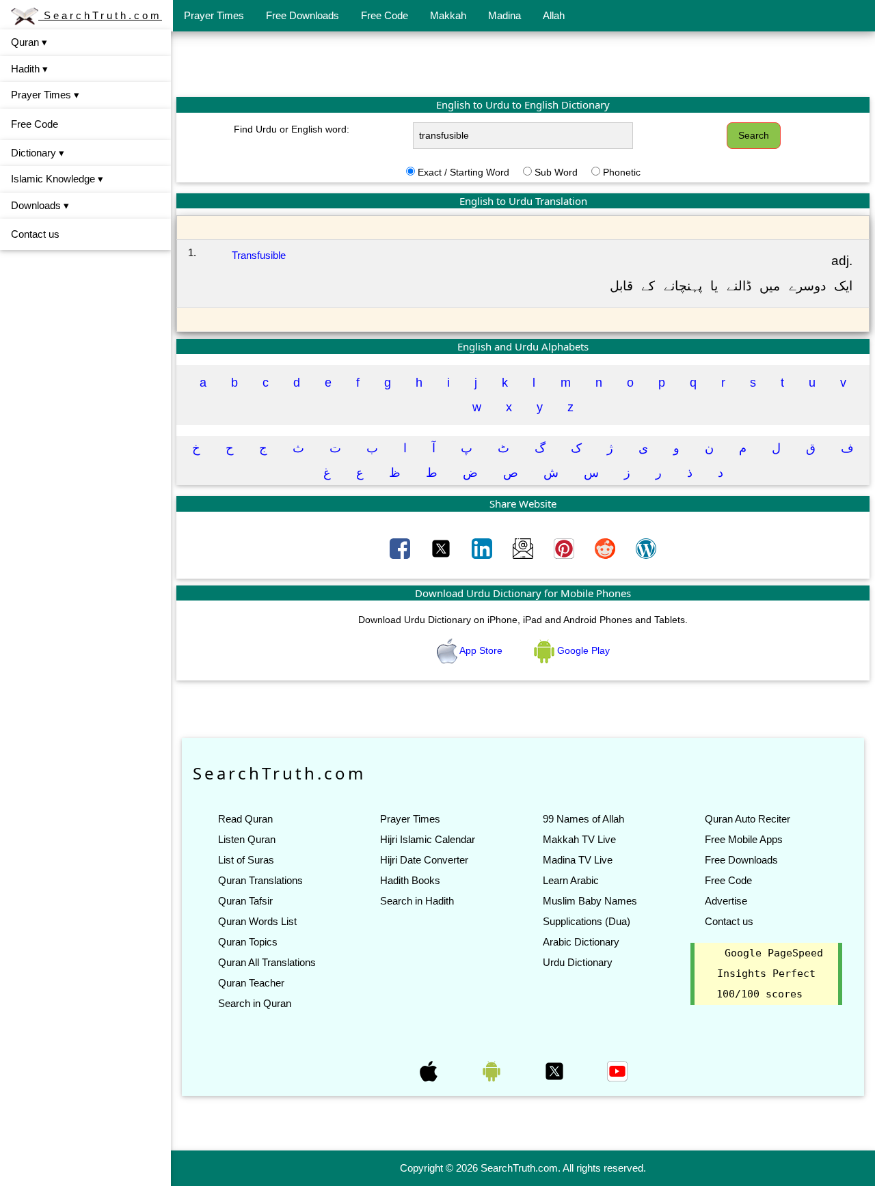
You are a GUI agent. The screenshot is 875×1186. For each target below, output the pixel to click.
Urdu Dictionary (577, 962)
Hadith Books (410, 880)
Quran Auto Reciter (747, 819)
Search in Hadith (417, 901)
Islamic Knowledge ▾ (57, 178)
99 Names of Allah (583, 819)
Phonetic (622, 172)
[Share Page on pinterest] (565, 547)
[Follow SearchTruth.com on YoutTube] (617, 1069)
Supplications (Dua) (586, 921)
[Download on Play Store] (492, 1069)
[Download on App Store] (430, 1069)
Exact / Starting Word (463, 172)
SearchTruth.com (100, 15)
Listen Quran (246, 839)
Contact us (35, 234)
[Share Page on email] (524, 547)
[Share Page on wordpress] (646, 547)
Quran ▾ (29, 42)
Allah (554, 15)
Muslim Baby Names (590, 901)
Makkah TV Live (579, 839)
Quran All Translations (267, 962)
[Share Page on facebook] (401, 547)
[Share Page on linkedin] (483, 547)
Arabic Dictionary (581, 942)
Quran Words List (257, 921)
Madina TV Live (577, 860)
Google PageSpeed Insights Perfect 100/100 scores (769, 973)
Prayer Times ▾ (45, 94)
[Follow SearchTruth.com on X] (555, 1069)
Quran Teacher (251, 983)
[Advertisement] (523, 63)
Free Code (384, 15)
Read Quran (245, 819)
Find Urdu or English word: (291, 129)
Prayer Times (214, 15)
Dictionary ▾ (37, 152)
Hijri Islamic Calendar (427, 839)
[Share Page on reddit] (606, 547)
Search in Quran (254, 1003)
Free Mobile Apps (744, 839)
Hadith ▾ (29, 68)
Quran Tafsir (245, 901)
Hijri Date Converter (424, 860)
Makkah (448, 15)
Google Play (582, 650)
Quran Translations (260, 880)
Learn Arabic (571, 880)
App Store (481, 650)
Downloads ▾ (40, 205)
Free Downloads (302, 15)
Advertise (726, 901)
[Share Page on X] (442, 547)
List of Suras (246, 860)
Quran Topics (248, 942)
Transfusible (259, 255)
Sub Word (556, 172)
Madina (504, 15)
